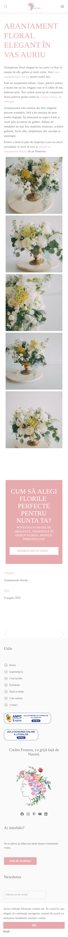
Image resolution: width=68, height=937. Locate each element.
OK (34, 925)
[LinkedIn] (46, 814)
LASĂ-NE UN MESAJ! (20, 861)
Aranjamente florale (16, 580)
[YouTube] (40, 814)
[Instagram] (28, 814)
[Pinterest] (34, 814)
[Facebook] (22, 814)
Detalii (6, 931)
